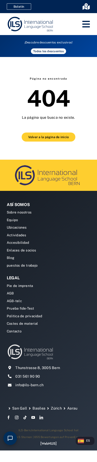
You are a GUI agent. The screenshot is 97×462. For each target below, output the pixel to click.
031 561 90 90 (27, 376)
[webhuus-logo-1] (48, 443)
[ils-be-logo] (48, 165)
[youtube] (33, 417)
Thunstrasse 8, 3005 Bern (37, 368)
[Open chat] (10, 438)
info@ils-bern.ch (29, 385)
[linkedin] (41, 417)
